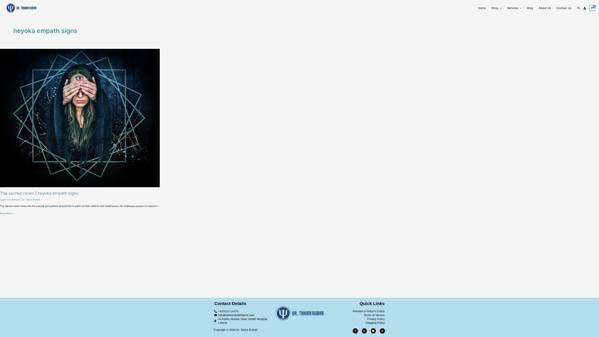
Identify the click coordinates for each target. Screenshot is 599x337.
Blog (530, 8)
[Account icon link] (584, 8)
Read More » (7, 213)
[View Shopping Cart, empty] (592, 8)
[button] (500, 8)
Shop (494, 8)
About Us (545, 8)
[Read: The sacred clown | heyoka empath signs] (299, 118)
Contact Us (563, 8)
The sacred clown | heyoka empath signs (39, 193)
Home (482, 8)
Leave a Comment (10, 199)
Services (512, 8)
